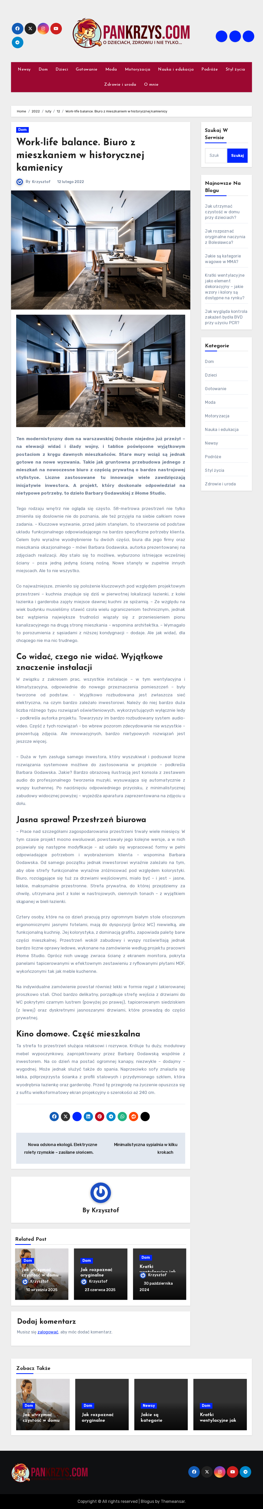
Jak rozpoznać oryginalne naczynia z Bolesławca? (225, 237)
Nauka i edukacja (176, 70)
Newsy (24, 70)
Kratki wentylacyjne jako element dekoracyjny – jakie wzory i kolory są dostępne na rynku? (225, 286)
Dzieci (61, 70)
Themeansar (173, 1501)
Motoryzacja (138, 70)
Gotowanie (87, 70)
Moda (111, 70)
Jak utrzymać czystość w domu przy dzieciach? (40, 1275)
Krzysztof (41, 182)
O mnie (151, 85)
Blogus (147, 1501)
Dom (43, 70)
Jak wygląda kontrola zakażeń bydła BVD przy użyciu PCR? (226, 317)
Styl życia (235, 70)
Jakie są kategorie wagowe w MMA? (160, 1420)
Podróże (209, 70)
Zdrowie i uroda (120, 85)
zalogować (47, 1332)
